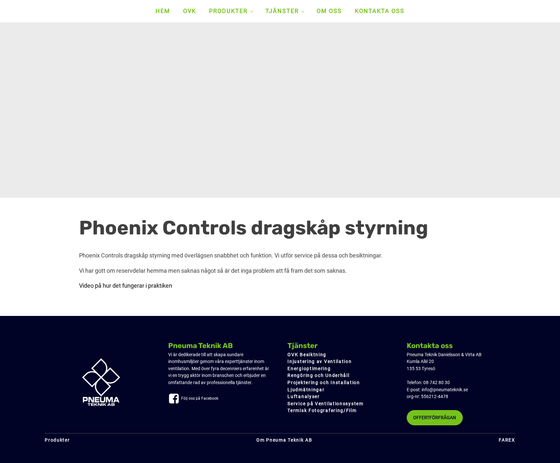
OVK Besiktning (306, 354)
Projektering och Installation (323, 382)
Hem (163, 10)
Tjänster (282, 10)
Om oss (329, 10)
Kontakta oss (379, 10)
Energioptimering (309, 368)
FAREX (507, 440)
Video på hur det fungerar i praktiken (125, 285)
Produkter (228, 10)
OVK (189, 10)
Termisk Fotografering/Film (321, 410)
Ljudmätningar (305, 389)
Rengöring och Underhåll (318, 375)
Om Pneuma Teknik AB (284, 440)
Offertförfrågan (434, 417)
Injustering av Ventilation (319, 361)
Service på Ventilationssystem (325, 403)
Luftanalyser (303, 396)
